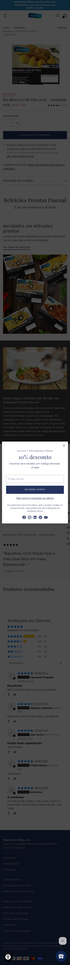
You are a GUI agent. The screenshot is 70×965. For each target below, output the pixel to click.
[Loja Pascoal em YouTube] (46, 518)
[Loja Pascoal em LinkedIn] (35, 518)
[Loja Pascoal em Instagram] (30, 518)
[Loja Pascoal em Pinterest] (40, 518)
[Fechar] (64, 445)
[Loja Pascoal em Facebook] (24, 518)
